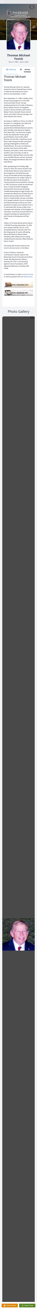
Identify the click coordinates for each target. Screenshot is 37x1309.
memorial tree (28, 274)
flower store (27, 277)
